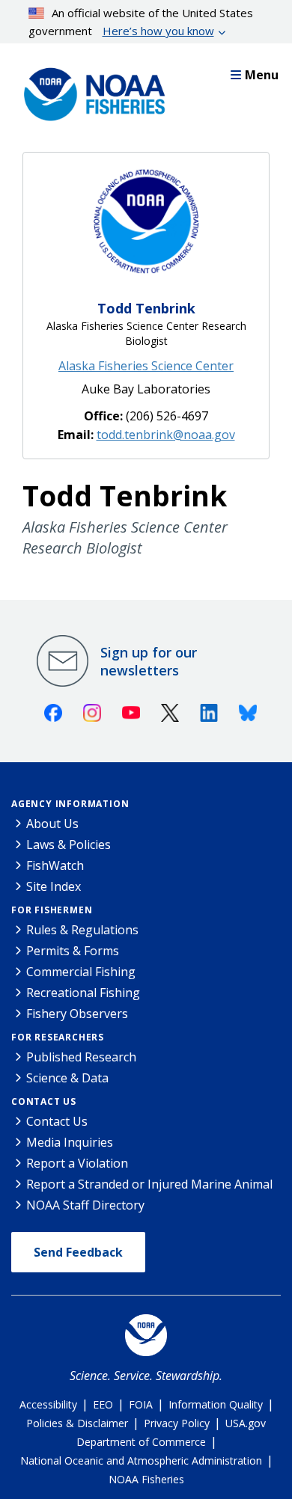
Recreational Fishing (83, 992)
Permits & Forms (72, 950)
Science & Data (67, 1078)
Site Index (53, 886)
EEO (103, 1404)
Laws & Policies (68, 844)
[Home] (89, 90)
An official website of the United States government (141, 21)
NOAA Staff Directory (85, 1205)
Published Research (81, 1057)
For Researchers (57, 1037)
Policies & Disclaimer (77, 1423)
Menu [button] (262, 75)
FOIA (141, 1404)
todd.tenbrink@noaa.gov (166, 434)
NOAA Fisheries (146, 1479)
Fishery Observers (77, 1013)
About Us (52, 823)
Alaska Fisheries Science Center (146, 366)
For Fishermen (51, 910)
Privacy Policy (177, 1423)
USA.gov (245, 1423)
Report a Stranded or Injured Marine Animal (149, 1184)
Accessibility (48, 1404)
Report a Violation (77, 1163)
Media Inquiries (69, 1142)
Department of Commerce (141, 1442)
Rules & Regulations (82, 930)
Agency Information (70, 803)
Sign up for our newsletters (148, 661)
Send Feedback (78, 1252)
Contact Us (43, 1101)
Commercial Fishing (81, 971)
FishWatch (55, 865)
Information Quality (215, 1404)
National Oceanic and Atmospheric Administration (141, 1460)
